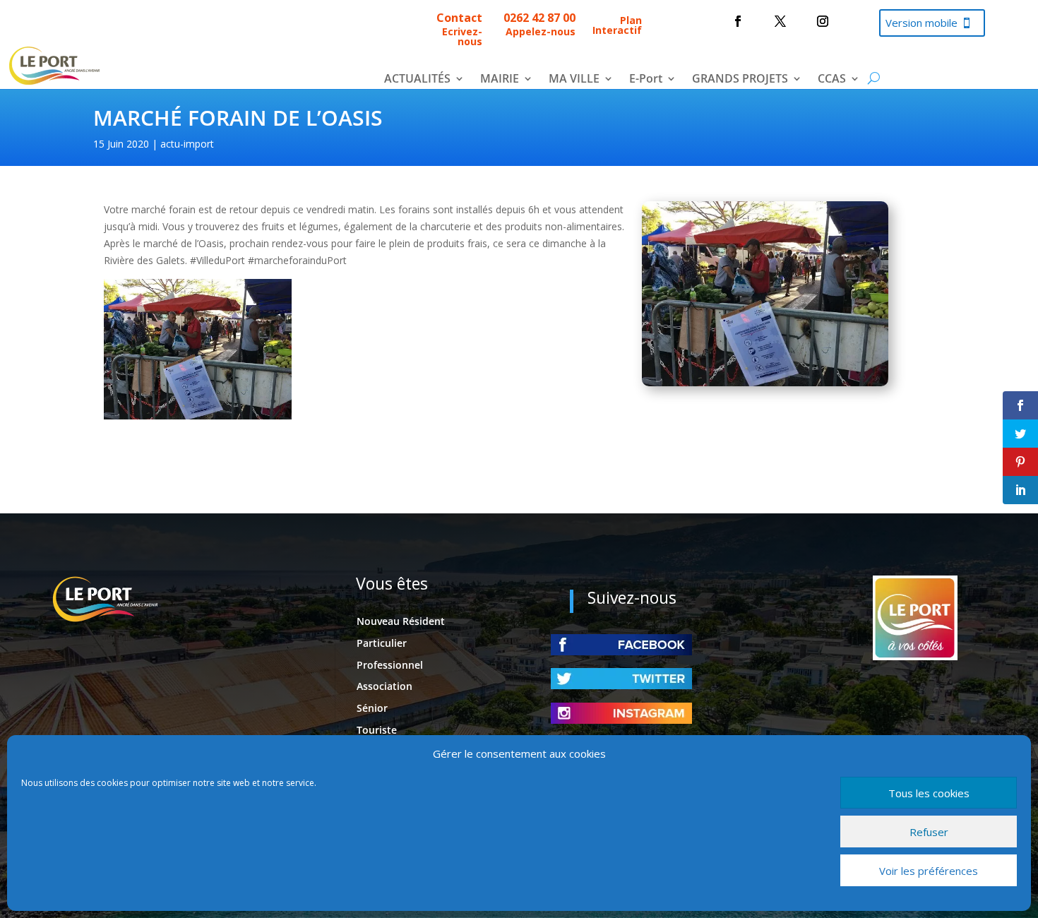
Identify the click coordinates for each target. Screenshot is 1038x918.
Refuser (928, 832)
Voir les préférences (928, 871)
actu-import (187, 143)
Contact (459, 17)
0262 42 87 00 (539, 17)
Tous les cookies (929, 793)
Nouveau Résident (401, 621)
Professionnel (390, 665)
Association (384, 686)
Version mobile (921, 23)
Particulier (382, 643)
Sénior (372, 708)
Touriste (377, 730)
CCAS (832, 79)
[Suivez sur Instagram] (822, 21)
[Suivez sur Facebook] (738, 21)
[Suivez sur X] (780, 21)
